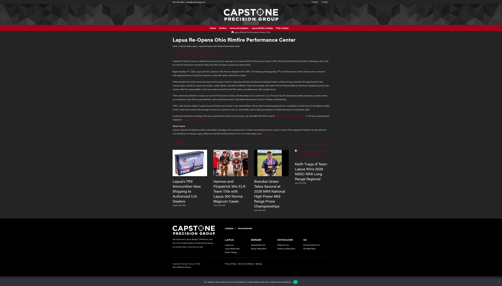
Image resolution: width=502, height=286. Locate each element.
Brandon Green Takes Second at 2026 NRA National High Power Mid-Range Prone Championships (269, 194)
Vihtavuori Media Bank (286, 248)
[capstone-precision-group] (194, 225)
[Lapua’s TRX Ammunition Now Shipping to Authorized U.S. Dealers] (190, 151)
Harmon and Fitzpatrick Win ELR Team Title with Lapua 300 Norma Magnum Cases (229, 191)
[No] (498, 282)
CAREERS (229, 228)
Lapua (217, 54)
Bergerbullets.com (258, 245)
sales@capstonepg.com (195, 2)
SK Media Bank (309, 248)
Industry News (208, 54)
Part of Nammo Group (181, 267)
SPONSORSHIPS (245, 228)
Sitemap (259, 263)
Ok (295, 282)
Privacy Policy (230, 263)
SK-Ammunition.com (311, 245)
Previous (179, 142)
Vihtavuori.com (283, 245)
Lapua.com (267, 133)
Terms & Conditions (246, 263)
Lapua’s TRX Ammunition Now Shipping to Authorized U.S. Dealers (187, 191)
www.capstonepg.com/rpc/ (194, 119)
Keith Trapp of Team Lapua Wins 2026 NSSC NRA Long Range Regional (311, 171)
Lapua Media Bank (232, 248)
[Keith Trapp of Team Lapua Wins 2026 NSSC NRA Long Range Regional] (312, 151)
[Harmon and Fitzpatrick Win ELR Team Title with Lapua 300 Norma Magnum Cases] (230, 151)
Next (325, 142)
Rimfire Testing (231, 252)
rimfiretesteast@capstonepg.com (290, 115)
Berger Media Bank (258, 248)
